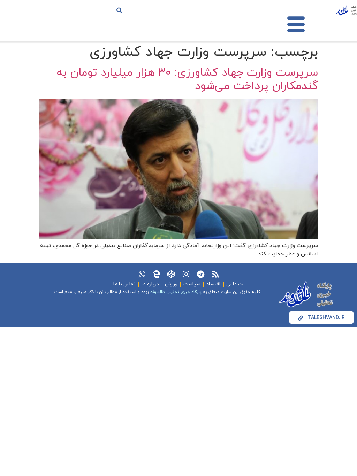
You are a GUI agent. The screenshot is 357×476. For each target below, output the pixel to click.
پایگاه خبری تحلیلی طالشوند (176, 292)
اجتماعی (235, 284)
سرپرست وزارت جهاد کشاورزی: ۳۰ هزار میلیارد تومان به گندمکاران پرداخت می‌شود (187, 79)
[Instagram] (186, 274)
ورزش (171, 284)
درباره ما (150, 284)
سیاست (191, 284)
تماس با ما (124, 284)
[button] (119, 10)
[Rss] (215, 274)
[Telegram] (200, 274)
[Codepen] (171, 274)
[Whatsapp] (142, 274)
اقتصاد (213, 284)
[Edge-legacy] (156, 274)
